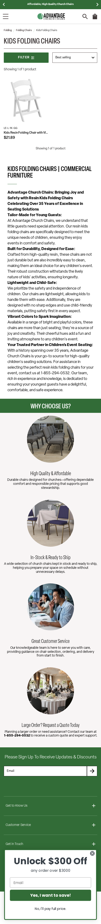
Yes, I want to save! (50, 895)
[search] (85, 16)
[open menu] (5, 16)
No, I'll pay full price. (50, 908)
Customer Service (18, 825)
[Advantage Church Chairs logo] (51, 16)
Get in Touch (14, 844)
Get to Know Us (16, 806)
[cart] (95, 19)
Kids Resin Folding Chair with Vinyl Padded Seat (26, 132)
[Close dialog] (92, 853)
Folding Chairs (24, 30)
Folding (8, 30)
